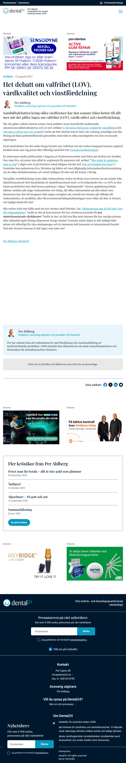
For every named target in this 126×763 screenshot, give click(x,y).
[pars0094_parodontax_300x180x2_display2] (95, 53)
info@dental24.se (61, 674)
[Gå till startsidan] (17, 602)
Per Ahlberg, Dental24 (16, 241)
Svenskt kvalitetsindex (83, 150)
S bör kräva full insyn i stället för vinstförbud (89, 127)
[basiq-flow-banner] (31, 427)
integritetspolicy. (78, 639)
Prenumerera (9, 3)
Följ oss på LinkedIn (65, 649)
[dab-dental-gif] (95, 564)
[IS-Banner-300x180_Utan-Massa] (31, 564)
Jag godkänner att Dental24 (64, 639)
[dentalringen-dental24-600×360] (95, 427)
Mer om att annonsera (61, 704)
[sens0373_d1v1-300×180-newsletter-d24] (31, 53)
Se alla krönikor (19, 522)
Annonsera (24, 3)
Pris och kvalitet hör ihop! (97, 164)
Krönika (8, 76)
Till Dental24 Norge (113, 3)
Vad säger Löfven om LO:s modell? (23, 131)
